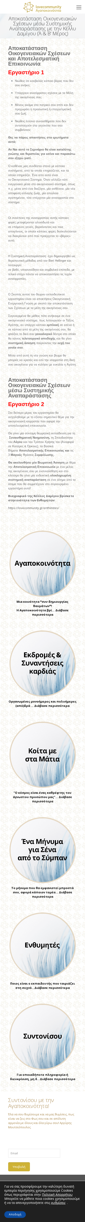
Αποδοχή (15, 1214)
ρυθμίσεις (58, 1203)
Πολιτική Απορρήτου (57, 1194)
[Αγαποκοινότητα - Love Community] (42, 7)
